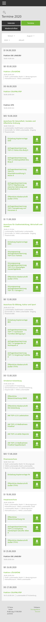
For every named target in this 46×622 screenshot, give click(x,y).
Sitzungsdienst (35, 610)
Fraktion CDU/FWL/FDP (13, 91)
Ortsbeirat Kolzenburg (13, 381)
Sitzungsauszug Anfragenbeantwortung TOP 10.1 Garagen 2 (17, 288)
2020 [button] (6, 40)
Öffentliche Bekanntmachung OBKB (17, 397)
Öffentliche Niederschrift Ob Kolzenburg (18, 407)
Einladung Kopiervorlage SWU (17, 243)
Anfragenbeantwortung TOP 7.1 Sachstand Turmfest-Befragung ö (17, 332)
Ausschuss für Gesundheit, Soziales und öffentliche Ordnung (20, 122)
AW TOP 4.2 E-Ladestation (18, 416)
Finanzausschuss (10, 459)
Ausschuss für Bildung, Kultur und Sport (20, 304)
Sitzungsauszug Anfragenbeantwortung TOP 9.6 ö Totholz (17, 254)
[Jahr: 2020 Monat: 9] (14, 40)
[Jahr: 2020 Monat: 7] (19, 36)
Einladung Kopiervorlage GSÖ (17, 140)
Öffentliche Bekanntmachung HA (16, 518)
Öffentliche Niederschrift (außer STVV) (18, 198)
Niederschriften (11, 28)
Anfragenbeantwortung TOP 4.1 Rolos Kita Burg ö (18, 149)
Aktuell (21, 40)
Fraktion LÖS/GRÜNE (12, 71)
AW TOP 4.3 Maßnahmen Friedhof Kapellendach (17, 444)
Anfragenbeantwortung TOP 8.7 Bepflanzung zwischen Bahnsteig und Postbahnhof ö (17, 186)
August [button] (30, 36)
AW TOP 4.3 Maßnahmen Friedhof (17, 425)
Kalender (11, 23)
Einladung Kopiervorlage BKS (17, 321)
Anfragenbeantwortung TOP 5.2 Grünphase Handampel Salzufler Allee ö (18, 530)
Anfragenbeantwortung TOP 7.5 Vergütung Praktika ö (19, 355)
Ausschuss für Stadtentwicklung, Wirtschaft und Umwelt (23, 225)
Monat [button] (10, 36)
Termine (30, 23)
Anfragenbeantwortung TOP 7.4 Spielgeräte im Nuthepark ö (17, 343)
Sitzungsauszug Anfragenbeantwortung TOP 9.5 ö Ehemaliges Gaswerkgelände (17, 266)
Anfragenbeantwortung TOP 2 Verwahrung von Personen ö (17, 208)
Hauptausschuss (10, 499)
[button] (37, 140)
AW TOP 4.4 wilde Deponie (18, 434)
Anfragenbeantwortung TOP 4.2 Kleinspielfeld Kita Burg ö (18, 160)
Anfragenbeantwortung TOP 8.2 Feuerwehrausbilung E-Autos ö (17, 172)
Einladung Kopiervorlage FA (19, 475)
